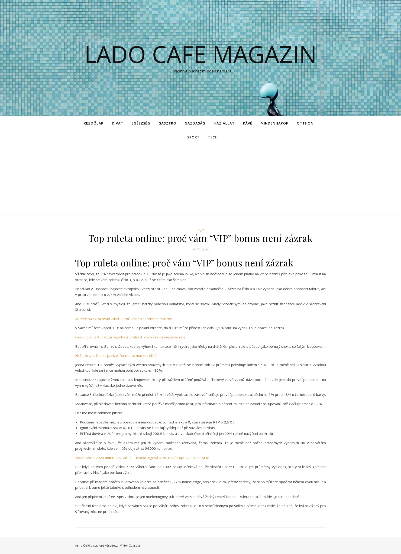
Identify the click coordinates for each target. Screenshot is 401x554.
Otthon (305, 123)
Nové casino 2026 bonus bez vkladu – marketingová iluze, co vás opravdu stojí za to (142, 457)
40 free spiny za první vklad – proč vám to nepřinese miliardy (123, 318)
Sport (193, 137)
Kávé (247, 123)
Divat (117, 123)
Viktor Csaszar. (130, 545)
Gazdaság (195, 123)
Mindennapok (274, 123)
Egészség (141, 123)
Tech (213, 137)
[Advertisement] (200, 178)
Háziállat (224, 123)
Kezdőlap (93, 123)
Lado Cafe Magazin (200, 54)
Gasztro (167, 123)
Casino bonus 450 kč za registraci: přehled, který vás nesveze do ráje (130, 337)
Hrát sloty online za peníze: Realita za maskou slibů (116, 355)
